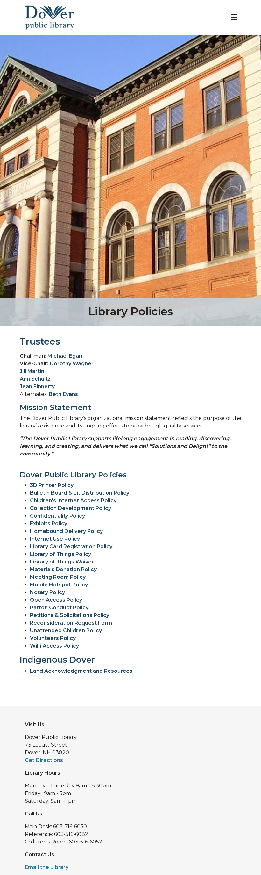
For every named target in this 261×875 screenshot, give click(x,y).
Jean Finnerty (37, 387)
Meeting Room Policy (58, 577)
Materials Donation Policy (63, 569)
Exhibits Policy (48, 523)
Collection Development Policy (70, 508)
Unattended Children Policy (66, 631)
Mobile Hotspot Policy (59, 585)
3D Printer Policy (52, 485)
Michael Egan (64, 356)
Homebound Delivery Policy (66, 531)
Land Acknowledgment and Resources (81, 671)
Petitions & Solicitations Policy (69, 615)
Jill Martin (32, 371)
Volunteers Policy (53, 638)
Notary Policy (47, 592)
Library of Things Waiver (62, 562)
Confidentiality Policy (57, 516)
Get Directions (44, 760)
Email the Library (46, 867)
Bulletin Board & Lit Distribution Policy (79, 493)
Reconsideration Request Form (71, 623)
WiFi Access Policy (54, 646)
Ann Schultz (35, 379)
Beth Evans (63, 394)
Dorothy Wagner (72, 364)
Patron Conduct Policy (59, 608)
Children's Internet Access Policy (73, 501)
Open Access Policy (56, 600)
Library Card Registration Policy (71, 546)
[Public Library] (47, 17)
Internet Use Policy (55, 539)
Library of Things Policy (60, 554)
